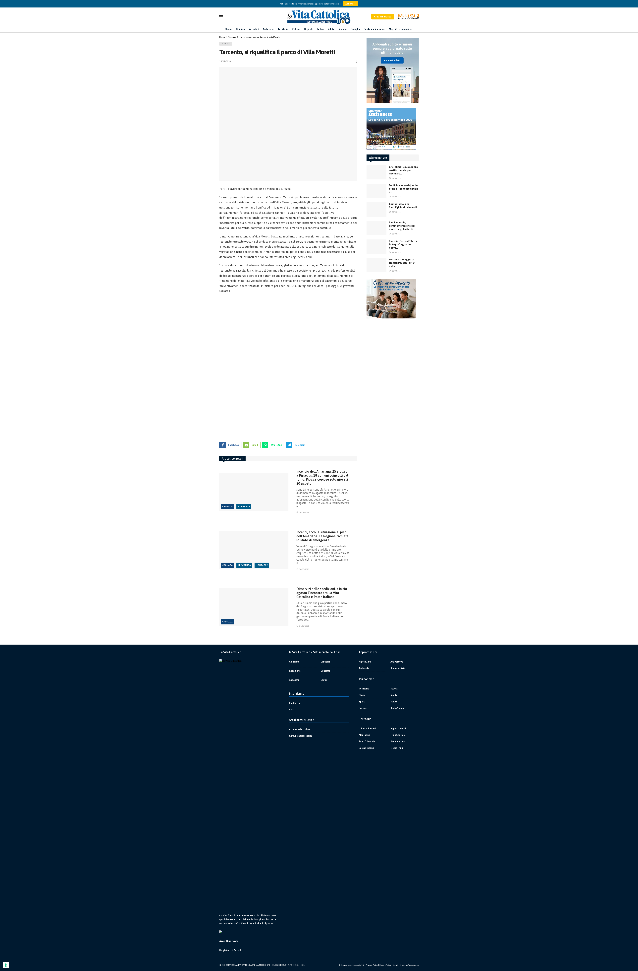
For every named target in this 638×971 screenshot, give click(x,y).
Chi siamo (294, 661)
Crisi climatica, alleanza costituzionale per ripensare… (403, 170)
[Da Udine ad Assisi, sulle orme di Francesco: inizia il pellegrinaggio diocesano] (376, 191)
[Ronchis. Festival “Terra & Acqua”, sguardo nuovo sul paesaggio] (376, 246)
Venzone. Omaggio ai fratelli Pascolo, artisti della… (402, 263)
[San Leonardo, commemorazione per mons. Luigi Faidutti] (376, 228)
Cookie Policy (385, 965)
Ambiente (364, 668)
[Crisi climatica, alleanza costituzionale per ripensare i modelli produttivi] (376, 172)
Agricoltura (365, 661)
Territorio (364, 688)
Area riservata (382, 16)
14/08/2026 (304, 569)
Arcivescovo (396, 661)
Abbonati (350, 4)
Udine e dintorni (367, 728)
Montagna (244, 506)
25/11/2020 (225, 61)
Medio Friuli (396, 748)
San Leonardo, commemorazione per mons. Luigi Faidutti (402, 225)
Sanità (393, 695)
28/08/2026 (396, 197)
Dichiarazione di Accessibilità (351, 965)
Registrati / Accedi (230, 950)
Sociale (363, 708)
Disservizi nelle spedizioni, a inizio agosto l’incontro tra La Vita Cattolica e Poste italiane (321, 593)
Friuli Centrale (398, 735)
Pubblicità (294, 703)
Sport (362, 701)
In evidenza (244, 565)
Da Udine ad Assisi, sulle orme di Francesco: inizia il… (404, 188)
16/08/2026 (304, 512)
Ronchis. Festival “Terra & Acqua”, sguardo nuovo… (403, 244)
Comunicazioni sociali (300, 736)
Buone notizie (397, 668)
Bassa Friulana (366, 748)
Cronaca (226, 44)
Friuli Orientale (367, 741)
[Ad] (288, 366)
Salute (393, 701)
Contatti (325, 671)
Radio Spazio (397, 708)
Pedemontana (397, 741)
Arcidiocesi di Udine (299, 729)
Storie (362, 695)
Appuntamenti (398, 728)
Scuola (394, 688)
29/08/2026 (396, 178)
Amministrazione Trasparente (406, 965)
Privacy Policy (372, 965)
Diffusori (325, 661)
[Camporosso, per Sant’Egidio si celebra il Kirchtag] (376, 209)
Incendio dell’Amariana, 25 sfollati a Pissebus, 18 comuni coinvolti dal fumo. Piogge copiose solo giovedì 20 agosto (322, 477)
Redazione (295, 671)
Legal (324, 680)
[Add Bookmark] (356, 61)
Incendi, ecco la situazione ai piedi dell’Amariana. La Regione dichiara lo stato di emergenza (322, 536)
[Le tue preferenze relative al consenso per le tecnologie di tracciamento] (6, 965)
